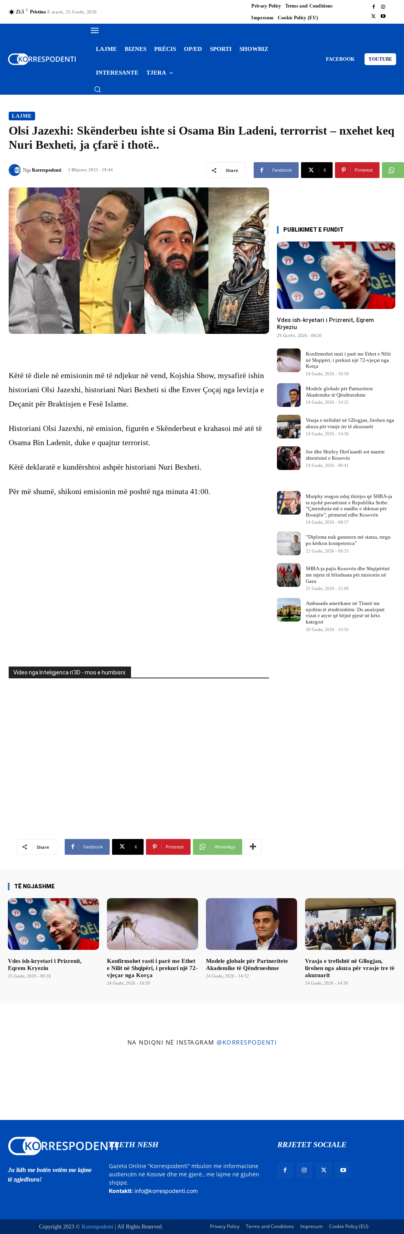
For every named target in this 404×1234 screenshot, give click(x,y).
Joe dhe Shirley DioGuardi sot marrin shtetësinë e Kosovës (345, 455)
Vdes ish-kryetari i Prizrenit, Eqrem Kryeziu (45, 964)
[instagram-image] (33, 1085)
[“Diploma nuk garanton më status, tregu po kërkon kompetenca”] (289, 543)
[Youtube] (383, 16)
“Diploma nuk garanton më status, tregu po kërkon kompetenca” (348, 540)
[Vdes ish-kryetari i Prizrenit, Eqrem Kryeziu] (336, 275)
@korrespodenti (247, 1042)
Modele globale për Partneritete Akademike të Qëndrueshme (339, 392)
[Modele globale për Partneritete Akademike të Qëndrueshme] (289, 395)
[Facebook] (373, 7)
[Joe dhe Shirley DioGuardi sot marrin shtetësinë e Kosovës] (289, 458)
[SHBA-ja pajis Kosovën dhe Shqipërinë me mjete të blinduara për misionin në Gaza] (289, 575)
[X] (373, 16)
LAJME (22, 116)
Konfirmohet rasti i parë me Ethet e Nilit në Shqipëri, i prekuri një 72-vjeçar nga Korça (348, 360)
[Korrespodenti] (16, 170)
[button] (97, 89)
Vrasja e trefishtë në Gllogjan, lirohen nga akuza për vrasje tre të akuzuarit (350, 423)
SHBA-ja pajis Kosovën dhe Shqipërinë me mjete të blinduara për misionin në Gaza (348, 575)
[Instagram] (383, 7)
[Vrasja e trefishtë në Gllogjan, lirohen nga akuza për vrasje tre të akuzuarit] (289, 426)
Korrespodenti (46, 170)
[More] (253, 847)
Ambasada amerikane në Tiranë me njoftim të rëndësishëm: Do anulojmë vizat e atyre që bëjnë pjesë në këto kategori (345, 612)
